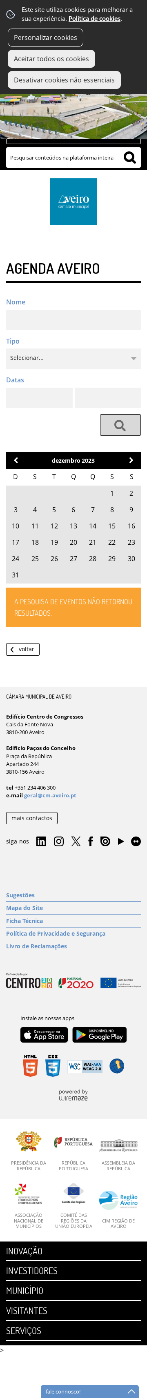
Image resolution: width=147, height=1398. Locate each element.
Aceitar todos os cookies (51, 58)
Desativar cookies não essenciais (64, 79)
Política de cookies (94, 18)
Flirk (136, 842)
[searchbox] (73, 157)
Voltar (26, 649)
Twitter (76, 842)
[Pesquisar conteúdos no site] (120, 425)
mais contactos (31, 818)
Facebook (90, 842)
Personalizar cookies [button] (45, 37)
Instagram (59, 842)
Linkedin (41, 842)
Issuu (105, 842)
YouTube (121, 843)
